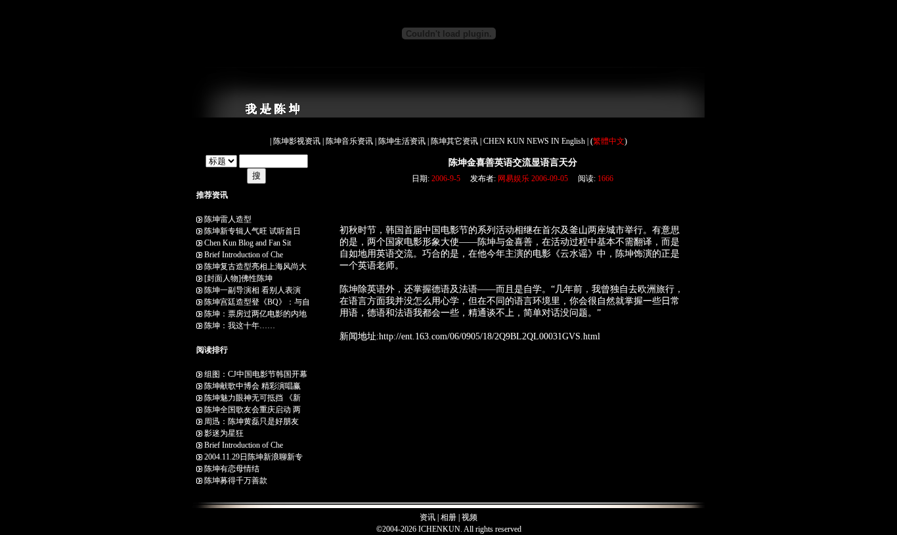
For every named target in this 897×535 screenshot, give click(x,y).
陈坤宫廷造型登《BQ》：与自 (257, 302)
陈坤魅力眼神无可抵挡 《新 (252, 397)
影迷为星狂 (224, 433)
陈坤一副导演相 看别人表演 (252, 290)
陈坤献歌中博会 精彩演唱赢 (252, 386)
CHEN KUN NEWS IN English (535, 141)
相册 (448, 517)
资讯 (427, 517)
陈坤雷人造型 (228, 219)
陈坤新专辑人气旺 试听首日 (252, 231)
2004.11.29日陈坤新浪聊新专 (253, 456)
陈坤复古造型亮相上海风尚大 (255, 266)
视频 (469, 517)
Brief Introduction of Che (243, 254)
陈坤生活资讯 (402, 141)
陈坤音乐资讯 (350, 141)
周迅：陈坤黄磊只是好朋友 (251, 421)
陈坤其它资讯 (455, 141)
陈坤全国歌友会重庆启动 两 (252, 409)
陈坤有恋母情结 (231, 468)
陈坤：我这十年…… (239, 325)
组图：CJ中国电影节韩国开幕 (255, 374)
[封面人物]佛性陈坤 (238, 278)
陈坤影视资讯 (297, 141)
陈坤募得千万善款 (235, 480)
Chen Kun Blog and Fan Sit (247, 242)
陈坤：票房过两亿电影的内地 (255, 313)
